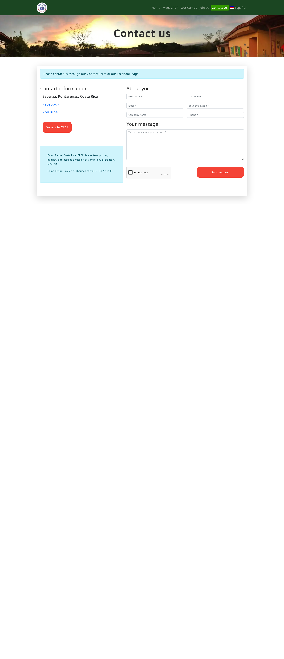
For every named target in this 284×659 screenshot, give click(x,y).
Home (156, 8)
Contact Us (220, 8)
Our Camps (189, 8)
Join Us (205, 8)
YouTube (50, 112)
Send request (220, 172)
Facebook (51, 104)
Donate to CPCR (57, 127)
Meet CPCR (171, 8)
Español (240, 8)
